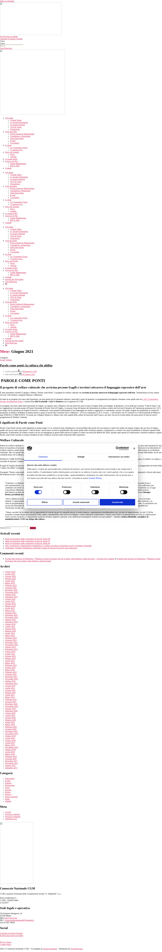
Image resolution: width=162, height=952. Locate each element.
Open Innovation (17, 138)
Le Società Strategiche (19, 122)
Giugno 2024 (10, 629)
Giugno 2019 (10, 740)
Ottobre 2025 (10, 594)
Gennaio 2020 (10, 729)
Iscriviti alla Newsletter (14, 279)
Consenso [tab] (43, 457)
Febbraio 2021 (11, 699)
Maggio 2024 (10, 631)
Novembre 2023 (11, 645)
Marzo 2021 (10, 697)
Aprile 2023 (10, 661)
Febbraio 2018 (11, 756)
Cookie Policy (95, 478)
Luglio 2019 (10, 738)
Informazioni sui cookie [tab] (118, 457)
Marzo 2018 (10, 754)
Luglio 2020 (10, 715)
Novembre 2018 (11, 747)
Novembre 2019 (11, 734)
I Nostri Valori (16, 120)
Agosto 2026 (10, 572)
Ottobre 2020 (10, 709)
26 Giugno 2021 (28, 374)
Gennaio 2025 (10, 613)
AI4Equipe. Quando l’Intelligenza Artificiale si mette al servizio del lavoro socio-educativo (41, 548)
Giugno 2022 (10, 667)
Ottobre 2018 (10, 750)
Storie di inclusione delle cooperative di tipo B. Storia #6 (27, 543)
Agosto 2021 (10, 686)
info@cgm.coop (10, 918)
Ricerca (8, 794)
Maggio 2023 (10, 658)
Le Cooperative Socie (18, 148)
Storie (7, 799)
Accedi (8, 812)
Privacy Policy (6, 942)
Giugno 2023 (10, 656)
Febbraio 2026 (11, 585)
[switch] (66, 492)
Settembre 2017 (11, 768)
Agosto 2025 (10, 599)
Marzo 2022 (10, 670)
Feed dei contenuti (12, 814)
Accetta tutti (117, 502)
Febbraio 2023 (11, 665)
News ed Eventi (11, 261)
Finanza (8, 783)
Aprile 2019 (10, 743)
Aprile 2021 (10, 695)
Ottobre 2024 (10, 620)
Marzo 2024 (10, 636)
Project (8, 792)
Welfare (9, 360)
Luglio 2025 (10, 601)
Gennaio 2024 (10, 640)
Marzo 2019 (10, 745)
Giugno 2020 (10, 718)
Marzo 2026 (10, 583)
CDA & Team (15, 127)
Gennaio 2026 (10, 588)
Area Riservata (11, 282)
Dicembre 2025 (11, 590)
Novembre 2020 (11, 706)
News (12, 154)
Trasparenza (15, 129)
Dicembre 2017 (11, 761)
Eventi (12, 141)
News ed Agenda (12, 152)
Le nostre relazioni (17, 125)
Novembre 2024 (11, 617)
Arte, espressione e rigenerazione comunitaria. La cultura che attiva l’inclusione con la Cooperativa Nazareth (48, 546)
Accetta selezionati (81, 502)
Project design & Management (22, 134)
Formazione (10, 785)
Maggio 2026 (10, 579)
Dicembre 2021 (11, 677)
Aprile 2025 (10, 608)
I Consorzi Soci (16, 150)
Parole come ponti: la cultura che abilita (26, 365)
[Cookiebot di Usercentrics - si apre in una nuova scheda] (118, 448)
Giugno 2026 (10, 576)
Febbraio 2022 (11, 672)
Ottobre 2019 (10, 736)
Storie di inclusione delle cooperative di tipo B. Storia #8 (27, 539)
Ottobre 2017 (10, 766)
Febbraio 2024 (11, 638)
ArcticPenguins (76, 949)
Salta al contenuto (7, 1)
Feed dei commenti (12, 817)
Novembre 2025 (11, 592)
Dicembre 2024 (11, 615)
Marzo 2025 (10, 610)
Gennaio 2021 (10, 702)
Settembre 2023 (11, 649)
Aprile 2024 (10, 633)
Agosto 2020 (10, 713)
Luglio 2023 (10, 654)
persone (8, 790)
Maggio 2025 (10, 606)
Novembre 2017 (11, 763)
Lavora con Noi (11, 161)
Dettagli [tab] (81, 457)
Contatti (8, 168)
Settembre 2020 (11, 711)
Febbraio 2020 (11, 727)
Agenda (13, 157)
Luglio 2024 (10, 626)
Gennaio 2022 (10, 674)
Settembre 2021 (11, 683)
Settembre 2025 (11, 597)
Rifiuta (45, 502)
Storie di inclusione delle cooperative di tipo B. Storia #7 (27, 541)
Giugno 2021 (10, 690)
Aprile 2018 (10, 752)
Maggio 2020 (10, 720)
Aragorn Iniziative (50, 949)
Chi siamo (9, 118)
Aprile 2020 (10, 722)
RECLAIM (14, 166)
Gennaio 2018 (10, 759)
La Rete (8, 145)
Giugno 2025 (10, 604)
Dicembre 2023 (11, 642)
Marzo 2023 (10, 663)
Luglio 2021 (10, 688)
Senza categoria (11, 797)
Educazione (9, 778)
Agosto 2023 (10, 652)
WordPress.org (11, 819)
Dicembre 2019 (11, 731)
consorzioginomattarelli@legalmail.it (19, 920)
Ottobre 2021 (10, 681)
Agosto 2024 (10, 624)
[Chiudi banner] (134, 448)
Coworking (14, 143)
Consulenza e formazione (20, 136)
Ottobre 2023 (10, 647)
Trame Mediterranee (18, 164)
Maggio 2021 (10, 693)
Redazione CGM (30, 371)
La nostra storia (11, 159)
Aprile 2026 (10, 581)
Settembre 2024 (11, 622)
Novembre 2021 (11, 679)
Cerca (2, 41)
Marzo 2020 (10, 724)
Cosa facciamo (11, 132)
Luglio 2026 (10, 574)
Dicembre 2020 (11, 704)
